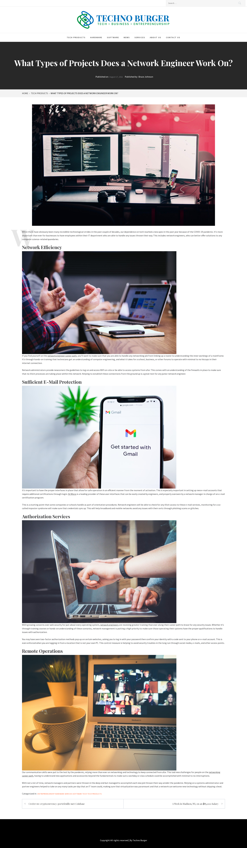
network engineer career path (62, 355)
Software (113, 37)
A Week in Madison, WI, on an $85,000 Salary (195, 803)
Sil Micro (72, 494)
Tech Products (76, 37)
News (127, 37)
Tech (84, 794)
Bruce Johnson (146, 76)
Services (140, 37)
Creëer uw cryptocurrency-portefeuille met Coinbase (57, 803)
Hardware (96, 37)
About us (155, 37)
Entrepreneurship (46, 794)
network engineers (109, 624)
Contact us (173, 37)
